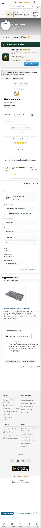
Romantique (9, 231)
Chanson (8, 243)
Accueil (4, 526)
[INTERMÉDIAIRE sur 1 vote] (21, 84)
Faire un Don (25, 412)
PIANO (7, 78)
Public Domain (9, 256)
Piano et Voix (9, 222)
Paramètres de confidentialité (7, 418)
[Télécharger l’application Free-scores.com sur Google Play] (20, 468)
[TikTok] (28, 461)
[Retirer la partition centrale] (35, 513)
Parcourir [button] (12, 526)
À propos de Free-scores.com (9, 401)
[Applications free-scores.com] (3, 14)
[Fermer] (37, 44)
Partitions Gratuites (12, 429)
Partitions (15, 37)
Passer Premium (31, 64)
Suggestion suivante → (10, 280)
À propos (6, 37)
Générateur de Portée (28, 440)
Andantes (9, 237)
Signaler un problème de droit (30, 367)
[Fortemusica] (13, 481)
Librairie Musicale (11, 432)
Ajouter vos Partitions (28, 403)
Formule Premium (26, 409)
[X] (23, 461)
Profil (37, 526)
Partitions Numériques (12, 435)
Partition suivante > (29, 361)
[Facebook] (12, 461)
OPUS (28, 526)
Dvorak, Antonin (18, 78)
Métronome (25, 446)
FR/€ (38, 7)
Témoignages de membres (11, 408)
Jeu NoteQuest (26, 443)
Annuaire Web (25, 437)
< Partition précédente (13, 361)
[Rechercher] (33, 6)
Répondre (13, 353)
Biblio (20, 526)
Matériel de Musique (12, 438)
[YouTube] (18, 461)
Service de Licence (27, 406)
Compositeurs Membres (28, 400)
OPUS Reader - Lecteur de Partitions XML (29, 430)
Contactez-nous (8, 405)
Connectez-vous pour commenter (18, 336)
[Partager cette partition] (32, 115)
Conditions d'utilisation (10, 411)
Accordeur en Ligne (27, 434)
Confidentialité (7, 414)
